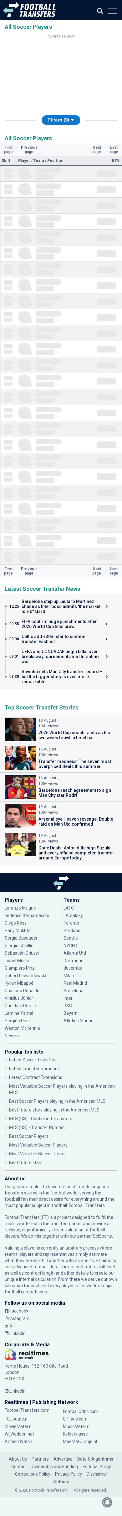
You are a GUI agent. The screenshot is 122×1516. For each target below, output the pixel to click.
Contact (19, 1466)
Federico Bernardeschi (27, 915)
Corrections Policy (32, 1474)
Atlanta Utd (75, 953)
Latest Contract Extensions (35, 1077)
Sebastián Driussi (22, 953)
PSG (68, 1005)
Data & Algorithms (95, 1459)
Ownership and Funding (55, 1466)
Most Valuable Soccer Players (38, 1144)
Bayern (71, 1013)
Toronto (71, 923)
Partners (40, 1459)
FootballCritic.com (80, 1411)
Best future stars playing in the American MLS (54, 1109)
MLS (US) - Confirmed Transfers (40, 1118)
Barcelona (74, 990)
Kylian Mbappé (19, 983)
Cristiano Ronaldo (22, 990)
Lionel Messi (17, 960)
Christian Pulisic (20, 1005)
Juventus (73, 968)
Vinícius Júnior (19, 998)
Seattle (71, 938)
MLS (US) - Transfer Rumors (37, 1127)
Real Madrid (75, 983)
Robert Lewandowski (25, 975)
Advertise (63, 1459)
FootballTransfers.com (27, 1410)
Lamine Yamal (19, 1013)
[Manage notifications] (107, 1502)
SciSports (102, 1236)
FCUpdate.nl (16, 1418)
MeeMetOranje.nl (80, 1441)
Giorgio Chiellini (19, 945)
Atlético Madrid (79, 1020)
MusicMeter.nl (76, 1426)
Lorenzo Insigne (20, 907)
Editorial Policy (97, 1466)
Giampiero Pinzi (20, 968)
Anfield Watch (18, 1441)
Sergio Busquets (21, 938)
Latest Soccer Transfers (33, 1059)
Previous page (29, 149)
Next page (96, 149)
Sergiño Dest (17, 1020)
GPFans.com (75, 1418)
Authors (61, 1481)
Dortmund (74, 960)
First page (8, 149)
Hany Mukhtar (18, 930)
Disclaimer (97, 1474)
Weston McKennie (22, 1028)
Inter (68, 998)
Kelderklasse (75, 1433)
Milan (69, 975)
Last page (113, 149)
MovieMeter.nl (19, 1426)
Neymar (12, 1035)
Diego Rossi (16, 923)
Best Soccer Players (28, 1136)
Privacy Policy (68, 1474)
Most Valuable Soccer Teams (38, 1153)
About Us (18, 1459)
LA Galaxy (73, 915)
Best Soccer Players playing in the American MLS (57, 1101)
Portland (72, 930)
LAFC (69, 907)
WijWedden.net (19, 1433)
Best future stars (26, 1162)
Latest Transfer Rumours (34, 1068)
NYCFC (70, 945)
